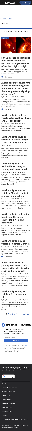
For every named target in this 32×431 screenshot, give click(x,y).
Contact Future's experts (9, 388)
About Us (4, 384)
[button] (29, 3)
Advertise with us (7, 407)
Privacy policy (6, 395)
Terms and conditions (8, 391)
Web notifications (7, 411)
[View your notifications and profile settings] (25, 2)
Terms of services (23, 343)
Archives (26, 314)
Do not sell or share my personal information (15, 419)
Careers (4, 415)
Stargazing (3, 18)
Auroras (11, 18)
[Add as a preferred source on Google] (8, 376)
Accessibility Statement (9, 403)
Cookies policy (6, 399)
